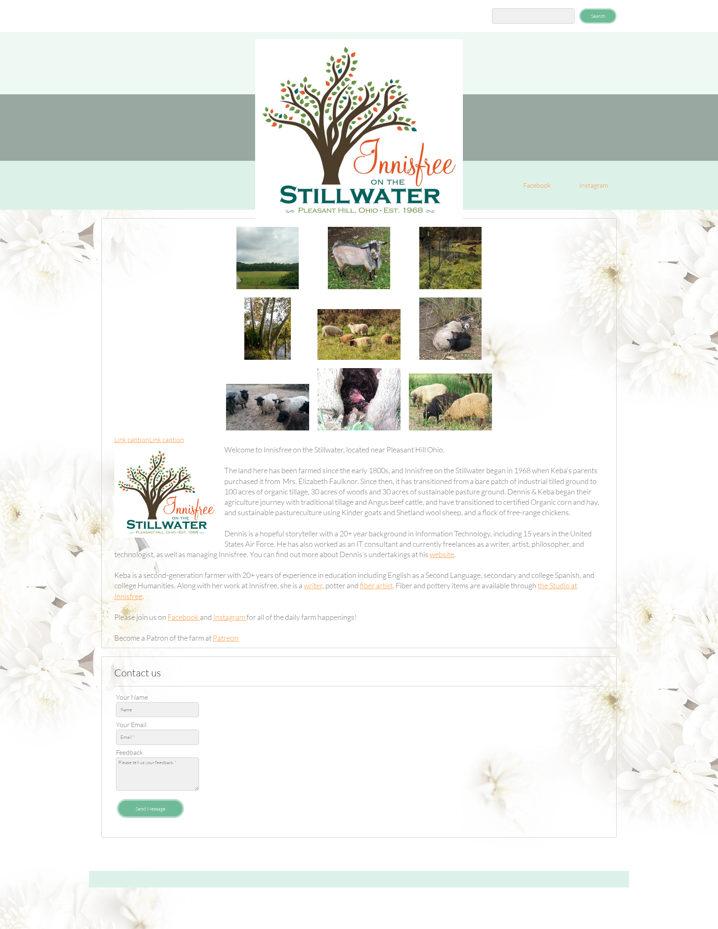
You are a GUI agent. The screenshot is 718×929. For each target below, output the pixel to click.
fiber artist (376, 585)
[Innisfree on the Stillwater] (359, 130)
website (442, 554)
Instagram (229, 617)
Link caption (131, 439)
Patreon (226, 637)
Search (598, 16)
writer (313, 585)
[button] (267, 258)
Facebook (183, 617)
